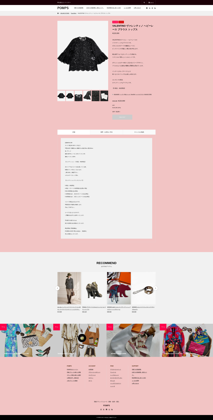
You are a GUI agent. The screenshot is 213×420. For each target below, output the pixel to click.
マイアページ (92, 375)
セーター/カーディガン (116, 378)
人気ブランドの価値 (72, 380)
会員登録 (91, 369)
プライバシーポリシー (94, 372)
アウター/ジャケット (115, 369)
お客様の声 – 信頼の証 (73, 378)
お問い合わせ (137, 7)
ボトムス (112, 380)
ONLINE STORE (148, 94)
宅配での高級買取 (78, 7)
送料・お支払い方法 (106, 132)
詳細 (73, 132)
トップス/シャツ (114, 375)
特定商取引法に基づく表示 (114, 7)
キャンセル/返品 (139, 132)
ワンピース (113, 372)
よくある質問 (127, 7)
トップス (122, 94)
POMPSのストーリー (72, 369)
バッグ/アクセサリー (115, 383)
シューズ (112, 386)
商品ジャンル (127, 94)
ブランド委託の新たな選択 (74, 375)
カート (90, 380)
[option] (69, 292)
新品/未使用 (116, 94)
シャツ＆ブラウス (140, 94)
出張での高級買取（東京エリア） (95, 7)
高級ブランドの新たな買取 (74, 372)
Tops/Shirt (133, 94)
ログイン (91, 378)
